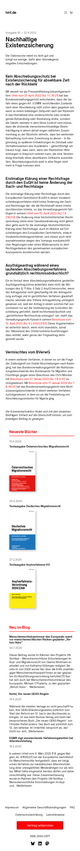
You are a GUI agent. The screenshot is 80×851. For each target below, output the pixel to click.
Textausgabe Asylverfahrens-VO (29, 564)
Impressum (12, 807)
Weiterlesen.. (37, 687)
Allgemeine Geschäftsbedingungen (44, 807)
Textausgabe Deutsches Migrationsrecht (34, 506)
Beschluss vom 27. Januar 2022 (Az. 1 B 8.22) (37, 379)
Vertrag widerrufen (40, 825)
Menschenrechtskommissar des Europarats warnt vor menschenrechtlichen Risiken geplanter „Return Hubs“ (40, 639)
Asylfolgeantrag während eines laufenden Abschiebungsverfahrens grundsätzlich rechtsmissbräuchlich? (37, 269)
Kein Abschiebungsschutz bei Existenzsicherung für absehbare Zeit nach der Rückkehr (37, 80)
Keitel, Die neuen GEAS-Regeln (29, 693)
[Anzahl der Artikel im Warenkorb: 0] (71, 12)
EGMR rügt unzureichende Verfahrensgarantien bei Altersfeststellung (41, 739)
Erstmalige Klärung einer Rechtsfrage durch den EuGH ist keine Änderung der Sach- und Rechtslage (39, 182)
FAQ (72, 807)
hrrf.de (11, 12)
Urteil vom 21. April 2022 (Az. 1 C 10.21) (34, 95)
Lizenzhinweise (55, 814)
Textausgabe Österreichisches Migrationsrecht (39, 446)
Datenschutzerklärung (29, 814)
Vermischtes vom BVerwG (28, 352)
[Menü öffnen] (65, 12)
